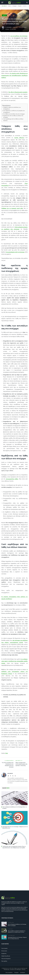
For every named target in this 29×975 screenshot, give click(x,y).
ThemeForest (6, 969)
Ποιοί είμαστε (4, 948)
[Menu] (2, 2)
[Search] (27, 2)
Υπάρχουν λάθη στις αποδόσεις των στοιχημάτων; (12, 108)
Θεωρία (4, 15)
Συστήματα (22, 972)
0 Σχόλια (7, 29)
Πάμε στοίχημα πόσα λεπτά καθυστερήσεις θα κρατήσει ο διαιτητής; (21, 764)
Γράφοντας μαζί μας (5, 956)
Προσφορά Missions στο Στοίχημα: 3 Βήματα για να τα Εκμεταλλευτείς (17, 938)
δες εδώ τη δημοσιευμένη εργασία (18, 92)
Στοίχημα (16, 972)
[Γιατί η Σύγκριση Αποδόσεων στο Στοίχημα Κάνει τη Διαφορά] (14, 798)
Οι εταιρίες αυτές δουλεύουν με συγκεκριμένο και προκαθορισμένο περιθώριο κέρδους (14, 75)
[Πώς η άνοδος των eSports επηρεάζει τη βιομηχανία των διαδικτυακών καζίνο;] (4, 930)
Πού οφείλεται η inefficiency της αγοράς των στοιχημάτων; (14, 111)
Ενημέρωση (3, 953)
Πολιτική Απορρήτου (6, 958)
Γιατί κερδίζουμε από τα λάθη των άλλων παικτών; (13, 119)
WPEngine (19, 969)
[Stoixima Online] (14, 2)
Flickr (6, 753)
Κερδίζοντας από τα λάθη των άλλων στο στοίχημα (13, 116)
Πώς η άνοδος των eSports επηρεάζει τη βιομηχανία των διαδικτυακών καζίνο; (16, 931)
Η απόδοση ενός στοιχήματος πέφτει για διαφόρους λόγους (14, 671)
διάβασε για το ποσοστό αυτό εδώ (12, 208)
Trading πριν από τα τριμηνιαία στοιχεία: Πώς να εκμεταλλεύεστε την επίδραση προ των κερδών (13, 847)
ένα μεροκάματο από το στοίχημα (15, 252)
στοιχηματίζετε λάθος (12, 479)
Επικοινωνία (4, 950)
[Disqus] (14, 869)
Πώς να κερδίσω (9, 972)
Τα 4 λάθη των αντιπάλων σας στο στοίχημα (14, 114)
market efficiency (19, 137)
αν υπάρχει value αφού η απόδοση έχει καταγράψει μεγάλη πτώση (14, 661)
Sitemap (23, 969)
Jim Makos (9, 27)
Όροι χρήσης (4, 961)
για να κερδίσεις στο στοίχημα (18, 36)
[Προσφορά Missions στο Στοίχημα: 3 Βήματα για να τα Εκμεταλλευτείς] (14, 818)
